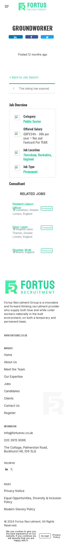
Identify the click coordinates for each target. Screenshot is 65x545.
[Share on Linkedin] (16, 37)
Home (8, 355)
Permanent (30, 171)
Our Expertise (13, 376)
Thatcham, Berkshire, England (37, 157)
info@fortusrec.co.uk (18, 433)
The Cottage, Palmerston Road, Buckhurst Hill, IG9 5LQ (26, 449)
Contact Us (12, 405)
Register (10, 413)
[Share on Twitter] (47, 37)
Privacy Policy (56, 535)
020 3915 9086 (15, 440)
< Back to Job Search (23, 77)
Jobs (7, 384)
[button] (7, 6)
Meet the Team (14, 369)
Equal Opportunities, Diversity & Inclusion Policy (32, 500)
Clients (9, 398)
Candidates (12, 391)
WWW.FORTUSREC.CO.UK (15, 335)
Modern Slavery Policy (19, 509)
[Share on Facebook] (31, 37)
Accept (45, 535)
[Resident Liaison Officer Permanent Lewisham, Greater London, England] (32, 199)
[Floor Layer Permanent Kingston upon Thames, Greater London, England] (32, 222)
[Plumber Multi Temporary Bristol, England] (32, 245)
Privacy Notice (14, 491)
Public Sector (32, 121)
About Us (10, 362)
